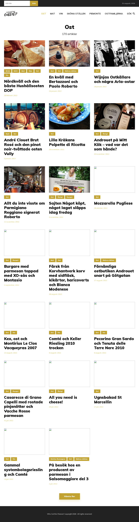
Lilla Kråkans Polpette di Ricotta (67, 142)
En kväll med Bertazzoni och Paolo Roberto (63, 82)
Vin (61, 13)
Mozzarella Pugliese (113, 203)
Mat (52, 13)
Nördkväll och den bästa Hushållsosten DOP (24, 86)
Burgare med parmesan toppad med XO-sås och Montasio (21, 273)
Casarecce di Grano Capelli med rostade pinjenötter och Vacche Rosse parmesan (23, 406)
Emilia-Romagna (58, 459)
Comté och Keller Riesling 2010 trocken (65, 343)
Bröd (8, 71)
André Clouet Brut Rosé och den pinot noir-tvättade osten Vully (23, 147)
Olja (30, 71)
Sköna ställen (76, 13)
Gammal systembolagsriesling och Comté (23, 470)
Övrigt (105, 134)
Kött (16, 71)
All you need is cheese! (63, 399)
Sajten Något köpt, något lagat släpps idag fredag (67, 208)
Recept (69, 197)
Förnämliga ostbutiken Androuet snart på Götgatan (114, 271)
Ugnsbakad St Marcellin (108, 399)
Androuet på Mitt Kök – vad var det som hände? (111, 144)
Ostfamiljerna (114, 13)
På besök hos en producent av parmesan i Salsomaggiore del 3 (69, 472)
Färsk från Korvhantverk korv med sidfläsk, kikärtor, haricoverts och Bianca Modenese (69, 277)
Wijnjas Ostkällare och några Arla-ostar (114, 79)
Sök (34, 3)
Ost (43, 13)
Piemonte (95, 13)
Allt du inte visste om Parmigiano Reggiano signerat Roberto (24, 210)
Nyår (8, 134)
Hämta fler (69, 496)
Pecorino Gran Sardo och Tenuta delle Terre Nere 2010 (114, 343)
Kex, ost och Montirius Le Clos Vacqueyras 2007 (20, 343)
